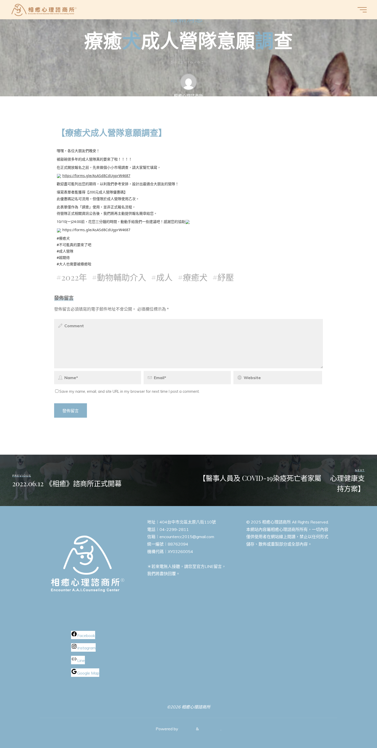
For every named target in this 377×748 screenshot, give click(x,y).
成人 (164, 277)
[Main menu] (362, 9)
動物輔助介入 (121, 277)
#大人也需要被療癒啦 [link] (74, 263)
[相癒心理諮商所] (44, 9)
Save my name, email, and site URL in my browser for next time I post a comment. (129, 391)
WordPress (210, 728)
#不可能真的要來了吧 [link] (74, 244)
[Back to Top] (357, 728)
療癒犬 (195, 277)
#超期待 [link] (63, 257)
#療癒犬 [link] (63, 238)
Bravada (186, 728)
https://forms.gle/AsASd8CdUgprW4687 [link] (96, 175)
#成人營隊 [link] (65, 251)
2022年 (74, 277)
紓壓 (225, 277)
